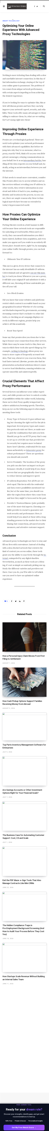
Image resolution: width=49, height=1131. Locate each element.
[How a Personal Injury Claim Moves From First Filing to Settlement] (24, 637)
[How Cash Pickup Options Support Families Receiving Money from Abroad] (24, 682)
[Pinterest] (24, 601)
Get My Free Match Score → (24, 1127)
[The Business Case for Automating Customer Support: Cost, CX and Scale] (24, 816)
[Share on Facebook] (11, 601)
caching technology (19, 351)
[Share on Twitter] (16, 601)
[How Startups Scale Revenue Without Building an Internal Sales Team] (24, 957)
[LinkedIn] (20, 601)
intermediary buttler (32, 160)
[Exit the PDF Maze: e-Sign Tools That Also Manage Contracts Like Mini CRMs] (24, 861)
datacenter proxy (33, 450)
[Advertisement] (7, 53)
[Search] (42, 6)
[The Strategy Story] (17, 6)
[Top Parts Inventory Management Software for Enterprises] (24, 726)
